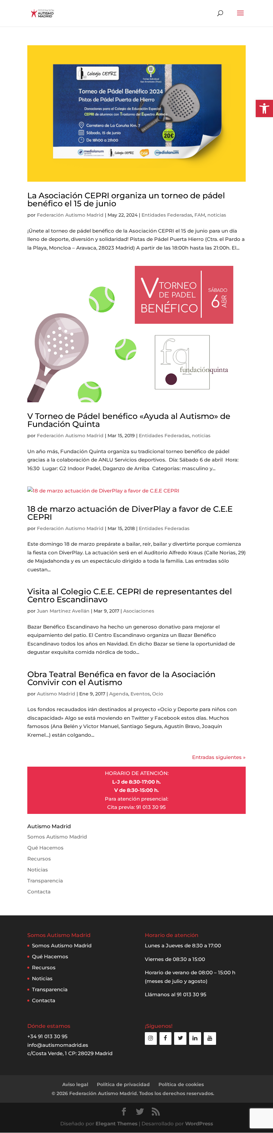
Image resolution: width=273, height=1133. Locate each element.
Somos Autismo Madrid (57, 837)
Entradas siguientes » (219, 757)
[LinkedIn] (195, 1038)
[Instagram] (151, 1038)
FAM (199, 215)
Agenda (118, 694)
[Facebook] (165, 1038)
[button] (264, 108)
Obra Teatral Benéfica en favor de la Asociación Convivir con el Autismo (121, 678)
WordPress (199, 1123)
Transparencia (45, 880)
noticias (216, 215)
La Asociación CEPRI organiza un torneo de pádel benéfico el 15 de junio (126, 199)
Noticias (37, 869)
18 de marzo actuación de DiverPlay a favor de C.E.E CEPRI (130, 513)
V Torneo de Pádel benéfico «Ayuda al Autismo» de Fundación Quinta (128, 420)
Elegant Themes (116, 1123)
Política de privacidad (123, 1084)
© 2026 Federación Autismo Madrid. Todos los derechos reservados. (133, 1093)
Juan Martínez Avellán (63, 611)
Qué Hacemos (45, 848)
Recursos (39, 858)
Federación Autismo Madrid (70, 215)
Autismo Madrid (56, 694)
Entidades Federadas (166, 215)
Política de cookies (181, 1084)
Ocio (157, 694)
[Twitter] (180, 1038)
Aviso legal (75, 1084)
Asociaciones (138, 611)
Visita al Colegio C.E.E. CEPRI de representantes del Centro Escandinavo (129, 595)
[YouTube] (210, 1038)
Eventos (140, 694)
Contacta (39, 891)
